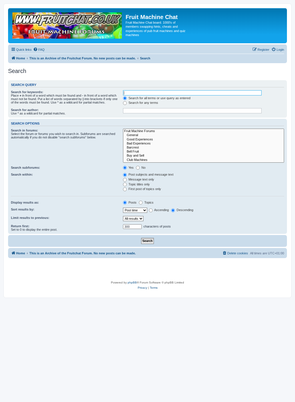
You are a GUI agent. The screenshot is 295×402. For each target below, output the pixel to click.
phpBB (132, 282)
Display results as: (25, 202)
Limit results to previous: (30, 217)
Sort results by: (22, 209)
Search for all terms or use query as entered (159, 98)
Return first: (20, 226)
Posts (132, 202)
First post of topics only (144, 189)
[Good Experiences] (203, 140)
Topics (148, 202)
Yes (131, 167)
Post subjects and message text (150, 174)
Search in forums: (24, 130)
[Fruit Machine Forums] (203, 131)
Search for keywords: (27, 92)
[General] (203, 135)
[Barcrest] (203, 148)
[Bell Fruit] (203, 152)
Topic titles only (139, 184)
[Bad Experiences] (203, 144)
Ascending (161, 210)
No (143, 167)
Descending (184, 210)
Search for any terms (143, 102)
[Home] (68, 24)
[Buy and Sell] (203, 156)
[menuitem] (39, 49)
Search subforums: (25, 167)
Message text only (141, 179)
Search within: (22, 174)
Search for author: (25, 110)
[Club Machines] (203, 160)
